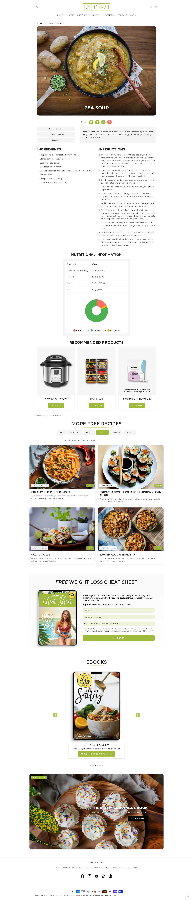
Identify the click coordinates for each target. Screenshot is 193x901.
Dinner (102, 432)
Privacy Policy (142, 631)
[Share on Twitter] (97, 122)
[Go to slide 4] (97, 765)
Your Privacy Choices (128, 867)
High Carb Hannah (47, 896)
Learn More (138, 818)
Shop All (88, 867)
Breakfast (75, 432)
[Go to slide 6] (102, 765)
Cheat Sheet (77, 867)
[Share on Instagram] (103, 122)
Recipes (49, 23)
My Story (66, 867)
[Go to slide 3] (95, 765)
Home (40, 23)
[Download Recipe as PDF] (109, 122)
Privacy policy (82, 896)
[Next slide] (138, 715)
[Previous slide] (55, 715)
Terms (148, 631)
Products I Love (110, 867)
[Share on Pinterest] (91, 122)
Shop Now (56, 405)
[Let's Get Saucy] (96, 706)
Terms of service (96, 896)
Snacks (116, 432)
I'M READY (119, 638)
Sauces (129, 432)
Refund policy (110, 896)
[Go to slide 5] (99, 765)
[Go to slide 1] (90, 765)
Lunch (89, 432)
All (61, 432)
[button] (37, 6)
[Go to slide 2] (93, 765)
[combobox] (86, 624)
